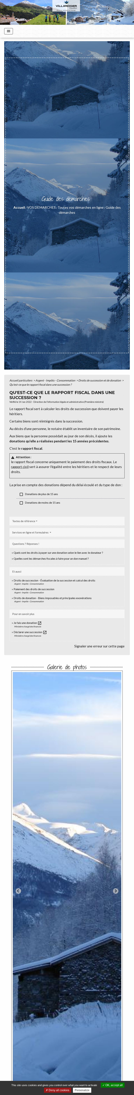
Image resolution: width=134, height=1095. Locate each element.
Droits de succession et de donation (99, 380)
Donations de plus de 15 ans (38, 494)
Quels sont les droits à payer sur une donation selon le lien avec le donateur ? (58, 552)
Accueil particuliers (21, 380)
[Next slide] (115, 891)
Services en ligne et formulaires (30, 532)
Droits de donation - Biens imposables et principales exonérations (53, 598)
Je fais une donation (28, 622)
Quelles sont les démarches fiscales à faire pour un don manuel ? (51, 558)
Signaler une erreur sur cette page (99, 646)
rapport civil (20, 467)
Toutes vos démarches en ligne (81, 207)
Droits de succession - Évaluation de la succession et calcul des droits (54, 580)
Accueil (19, 207)
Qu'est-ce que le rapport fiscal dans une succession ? (40, 384)
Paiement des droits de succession (34, 589)
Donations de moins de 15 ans (39, 503)
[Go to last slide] (18, 891)
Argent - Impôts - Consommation (55, 380)
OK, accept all (114, 1085)
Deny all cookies (58, 1090)
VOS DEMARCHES (41, 207)
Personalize (82, 1090)
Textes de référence (23, 521)
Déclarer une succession (30, 632)
